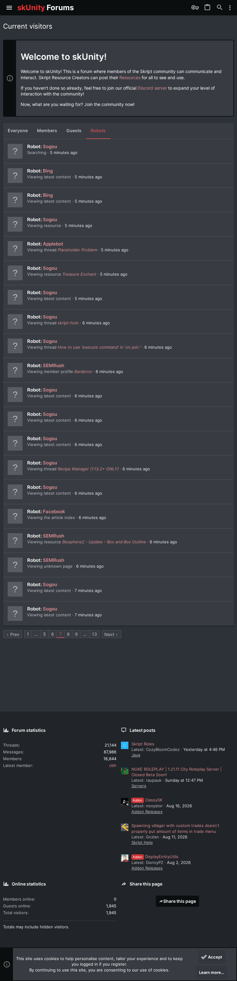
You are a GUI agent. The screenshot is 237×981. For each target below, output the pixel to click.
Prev (14, 634)
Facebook (54, 511)
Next (109, 634)
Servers (138, 785)
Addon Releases (147, 811)
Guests (73, 130)
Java (135, 754)
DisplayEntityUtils (155, 856)
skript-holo (68, 322)
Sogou (50, 146)
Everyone (18, 130)
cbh (112, 765)
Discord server (152, 88)
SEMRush (53, 365)
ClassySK (147, 799)
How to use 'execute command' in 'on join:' (99, 347)
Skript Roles (142, 743)
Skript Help (142, 842)
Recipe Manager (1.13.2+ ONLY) (88, 468)
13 (94, 634)
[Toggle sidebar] (230, 8)
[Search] (220, 7)
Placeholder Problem (77, 249)
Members (47, 130)
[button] (9, 7)
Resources (129, 77)
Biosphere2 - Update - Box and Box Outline (104, 541)
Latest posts (143, 730)
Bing (48, 171)
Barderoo (83, 371)
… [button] (36, 634)
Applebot (53, 244)
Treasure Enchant (79, 274)
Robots (98, 130)
